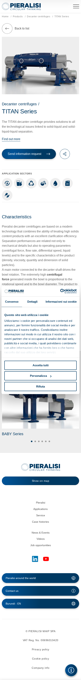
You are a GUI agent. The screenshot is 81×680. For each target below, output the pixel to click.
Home (5, 16)
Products (18, 16)
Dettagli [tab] (32, 301)
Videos (41, 538)
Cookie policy (40, 658)
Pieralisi (40, 502)
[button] (31, 441)
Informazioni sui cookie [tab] (61, 301)
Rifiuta (40, 386)
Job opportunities (40, 545)
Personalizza (38, 375)
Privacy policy (40, 649)
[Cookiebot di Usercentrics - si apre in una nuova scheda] (60, 291)
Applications (40, 508)
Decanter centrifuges (38, 16)
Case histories (40, 521)
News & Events (41, 532)
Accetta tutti (41, 365)
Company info (40, 667)
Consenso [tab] (12, 301)
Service (40, 515)
